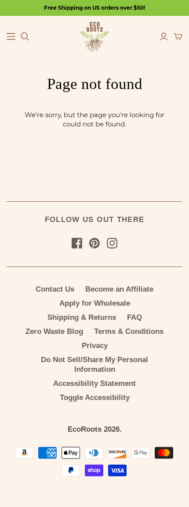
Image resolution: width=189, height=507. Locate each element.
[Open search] (25, 36)
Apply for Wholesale (94, 303)
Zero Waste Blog (54, 331)
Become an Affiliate (119, 289)
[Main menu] (11, 36)
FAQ (134, 317)
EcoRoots (85, 429)
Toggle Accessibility (95, 397)
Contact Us (55, 289)
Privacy (95, 345)
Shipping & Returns (81, 317)
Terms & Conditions (129, 331)
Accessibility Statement (94, 383)
